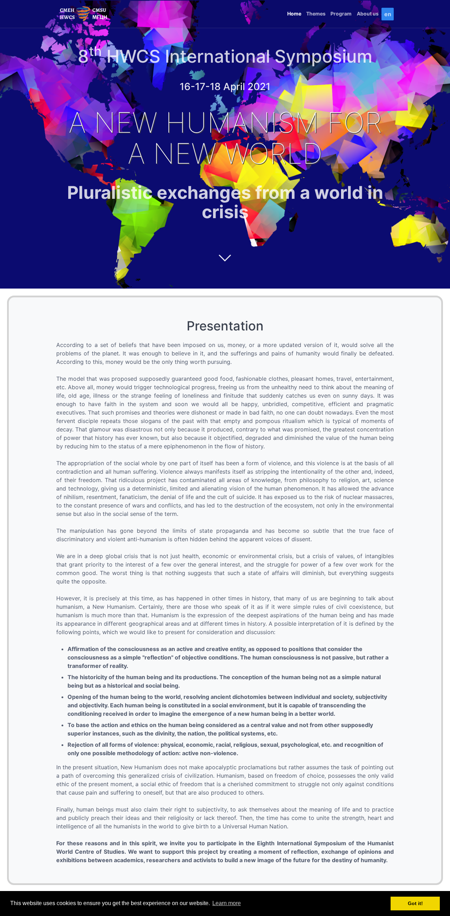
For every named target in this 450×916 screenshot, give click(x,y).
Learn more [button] (226, 903)
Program (341, 14)
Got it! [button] (415, 903)
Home (294, 14)
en (387, 14)
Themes (316, 14)
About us (368, 14)
